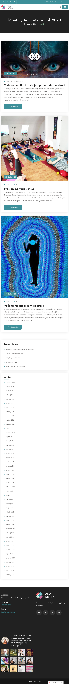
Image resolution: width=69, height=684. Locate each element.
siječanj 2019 (10, 575)
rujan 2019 (9, 554)
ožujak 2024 (10, 470)
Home (28, 24)
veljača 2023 (10, 512)
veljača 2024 (10, 474)
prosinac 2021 (10, 524)
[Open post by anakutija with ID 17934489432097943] (5, 652)
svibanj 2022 (10, 516)
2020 (34, 24)
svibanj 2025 (10, 445)
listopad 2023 (10, 487)
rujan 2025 (9, 428)
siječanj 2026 (10, 412)
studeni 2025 (10, 420)
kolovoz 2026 (10, 382)
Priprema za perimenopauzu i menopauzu (20, 350)
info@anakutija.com (8, 612)
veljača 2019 (10, 570)
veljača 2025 (10, 458)
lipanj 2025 (9, 441)
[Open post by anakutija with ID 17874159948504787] (5, 660)
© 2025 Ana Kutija (34, 681)
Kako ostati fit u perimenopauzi (16, 366)
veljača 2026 (10, 407)
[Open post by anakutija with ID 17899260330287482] (13, 668)
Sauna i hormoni (11, 362)
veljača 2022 (10, 520)
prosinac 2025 (10, 416)
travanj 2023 (10, 504)
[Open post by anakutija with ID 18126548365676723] (13, 652)
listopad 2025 (10, 424)
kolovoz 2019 (10, 558)
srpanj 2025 (10, 437)
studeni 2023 (10, 483)
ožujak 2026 (10, 403)
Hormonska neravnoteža (14, 354)
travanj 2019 (10, 562)
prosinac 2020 (10, 529)
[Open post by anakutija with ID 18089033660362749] (21, 668)
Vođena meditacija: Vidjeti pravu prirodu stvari (34, 85)
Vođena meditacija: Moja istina (24, 305)
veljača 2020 (10, 545)
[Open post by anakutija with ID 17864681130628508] (13, 660)
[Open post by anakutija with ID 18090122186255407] (29, 668)
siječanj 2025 (10, 462)
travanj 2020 (10, 537)
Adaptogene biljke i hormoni (15, 358)
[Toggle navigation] (65, 7)
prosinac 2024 (10, 466)
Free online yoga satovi (19, 188)
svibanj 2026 (10, 395)
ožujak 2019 (10, 566)
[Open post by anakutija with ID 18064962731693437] (5, 668)
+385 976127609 (6, 605)
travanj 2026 (10, 399)
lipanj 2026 (9, 391)
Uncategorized (19, 81)
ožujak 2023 (10, 508)
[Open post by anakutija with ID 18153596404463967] (29, 660)
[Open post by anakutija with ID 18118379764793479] (21, 660)
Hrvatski (53, 682)
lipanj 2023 (9, 495)
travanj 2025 (10, 449)
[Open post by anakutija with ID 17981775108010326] (21, 652)
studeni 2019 (10, 550)
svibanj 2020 (10, 533)
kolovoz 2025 (10, 433)
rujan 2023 (9, 491)
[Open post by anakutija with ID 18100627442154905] (29, 652)
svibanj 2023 (10, 499)
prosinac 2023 (10, 479)
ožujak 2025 (10, 453)
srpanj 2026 (10, 387)
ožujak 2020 (10, 541)
